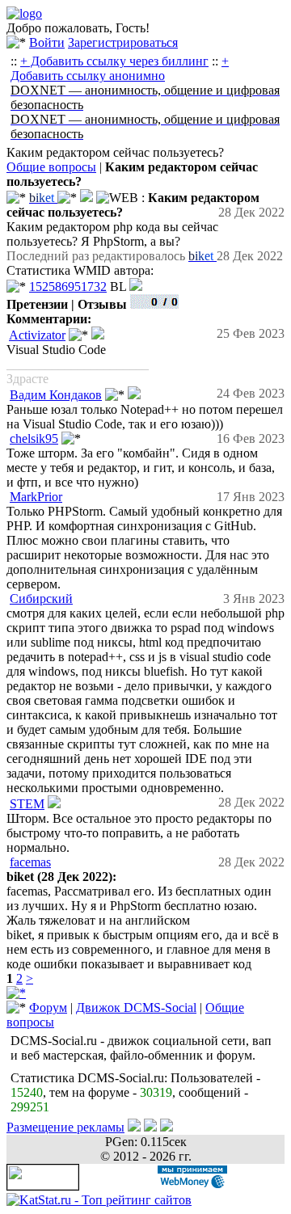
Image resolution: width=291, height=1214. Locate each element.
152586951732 (68, 286)
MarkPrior (36, 497)
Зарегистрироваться (123, 42)
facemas (30, 862)
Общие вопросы (51, 167)
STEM (27, 804)
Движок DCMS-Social (136, 1007)
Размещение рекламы (65, 1127)
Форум (48, 1007)
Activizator (37, 335)
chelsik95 (34, 438)
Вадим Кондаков (56, 395)
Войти (47, 42)
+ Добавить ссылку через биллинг (114, 61)
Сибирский (41, 598)
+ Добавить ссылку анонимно (120, 68)
